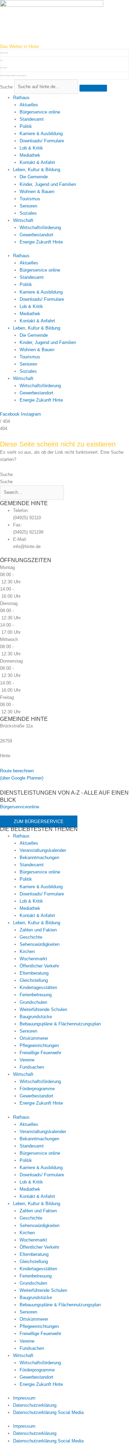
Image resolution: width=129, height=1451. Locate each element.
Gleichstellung (34, 980)
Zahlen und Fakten (38, 929)
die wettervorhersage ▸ (13, 75)
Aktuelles (29, 104)
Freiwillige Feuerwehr (40, 1052)
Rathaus (21, 97)
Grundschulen (33, 1002)
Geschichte (31, 937)
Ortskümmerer (34, 1038)
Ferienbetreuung (36, 994)
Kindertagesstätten (38, 987)
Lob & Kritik (31, 148)
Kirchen (27, 951)
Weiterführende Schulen (43, 1009)
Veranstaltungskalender (43, 850)
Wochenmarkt (33, 958)
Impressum (24, 1398)
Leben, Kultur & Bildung (36, 169)
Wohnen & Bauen (37, 191)
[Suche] (93, 88)
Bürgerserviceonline (19, 806)
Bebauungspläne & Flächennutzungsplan (60, 1023)
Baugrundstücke (36, 1016)
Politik (26, 126)
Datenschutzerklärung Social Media (48, 1412)
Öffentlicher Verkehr (39, 965)
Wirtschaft (23, 220)
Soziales (28, 213)
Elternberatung (34, 973)
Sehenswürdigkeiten (40, 944)
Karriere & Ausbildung (41, 133)
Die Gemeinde (34, 176)
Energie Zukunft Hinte (41, 242)
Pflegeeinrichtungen (39, 1045)
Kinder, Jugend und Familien (48, 184)
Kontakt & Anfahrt (37, 162)
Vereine (27, 1059)
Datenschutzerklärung (34, 1405)
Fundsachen (32, 1067)
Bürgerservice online (40, 112)
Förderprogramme (37, 1088)
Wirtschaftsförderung (40, 227)
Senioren (28, 206)
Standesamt (32, 119)
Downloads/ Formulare (42, 140)
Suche (6, 86)
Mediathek (30, 155)
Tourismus (30, 198)
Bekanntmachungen (39, 857)
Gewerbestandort (36, 234)
